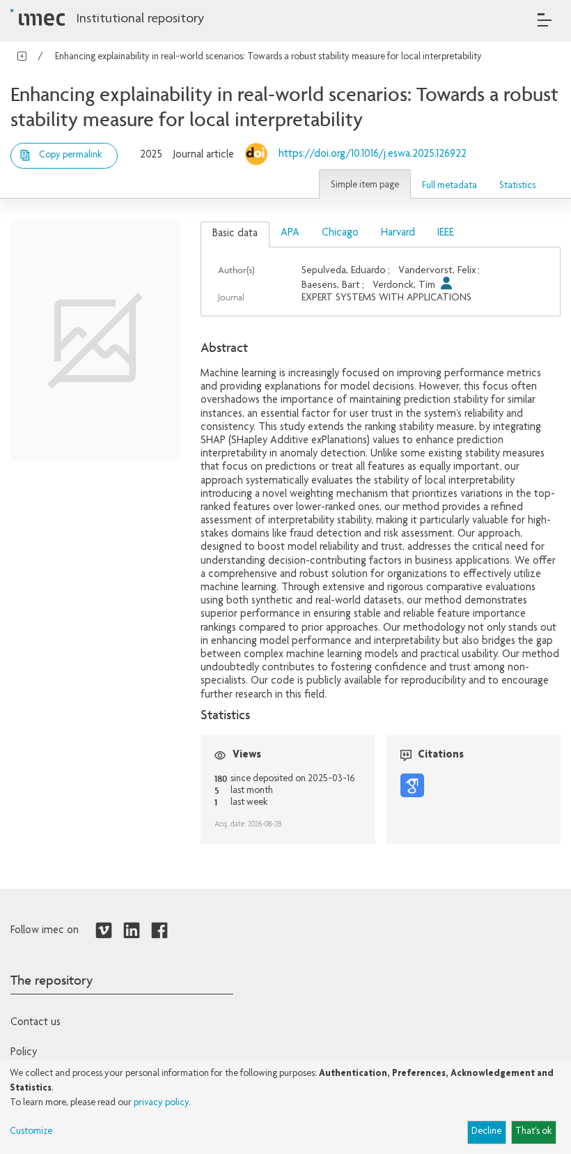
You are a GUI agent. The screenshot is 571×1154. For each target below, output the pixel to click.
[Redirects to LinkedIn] (131, 931)
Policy (23, 1053)
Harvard (398, 233)
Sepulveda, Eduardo (344, 271)
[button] (365, 184)
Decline (486, 1132)
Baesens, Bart (331, 285)
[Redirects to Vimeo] (103, 931)
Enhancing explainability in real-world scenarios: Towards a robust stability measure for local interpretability (268, 57)
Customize (31, 1132)
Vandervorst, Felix (437, 271)
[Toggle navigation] (545, 20)
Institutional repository (140, 19)
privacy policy (161, 1103)
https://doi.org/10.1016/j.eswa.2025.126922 (373, 154)
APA (290, 233)
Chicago (340, 233)
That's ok (533, 1132)
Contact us (35, 1023)
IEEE (445, 233)
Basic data (235, 234)
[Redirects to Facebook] (159, 931)
